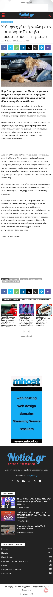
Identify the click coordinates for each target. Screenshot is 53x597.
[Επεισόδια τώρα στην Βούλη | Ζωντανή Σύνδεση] (8, 530)
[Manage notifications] (46, 590)
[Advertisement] (26, 7)
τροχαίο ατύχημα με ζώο (11, 281)
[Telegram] (41, 47)
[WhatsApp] (16, 47)
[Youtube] (40, 481)
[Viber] (48, 47)
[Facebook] (4, 47)
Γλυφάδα (4, 553)
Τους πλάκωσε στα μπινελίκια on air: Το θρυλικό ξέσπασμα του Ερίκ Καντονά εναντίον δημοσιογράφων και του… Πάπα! (8, 322)
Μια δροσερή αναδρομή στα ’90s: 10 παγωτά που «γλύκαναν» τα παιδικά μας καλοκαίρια (43, 321)
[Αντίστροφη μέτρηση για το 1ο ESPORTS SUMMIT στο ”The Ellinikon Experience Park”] (8, 516)
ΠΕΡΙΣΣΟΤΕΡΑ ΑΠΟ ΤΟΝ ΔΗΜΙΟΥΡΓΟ (35, 300)
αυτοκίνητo (14, 279)
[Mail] (29, 481)
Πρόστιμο (24, 279)
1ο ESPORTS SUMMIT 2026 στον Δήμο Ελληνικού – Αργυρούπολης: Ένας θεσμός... (34, 501)
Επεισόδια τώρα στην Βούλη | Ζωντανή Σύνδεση (31, 527)
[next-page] (28, 331)
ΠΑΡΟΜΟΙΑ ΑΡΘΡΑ (11, 300)
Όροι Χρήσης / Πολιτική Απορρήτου (17, 587)
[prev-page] (25, 331)
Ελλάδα (4, 549)
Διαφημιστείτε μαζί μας (40, 587)
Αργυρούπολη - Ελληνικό (11, 569)
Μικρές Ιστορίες (7, 22)
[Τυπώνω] (35, 47)
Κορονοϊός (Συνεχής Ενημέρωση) (14, 561)
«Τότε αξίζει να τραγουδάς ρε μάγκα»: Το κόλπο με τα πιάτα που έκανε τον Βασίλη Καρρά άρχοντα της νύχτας (26, 321)
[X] (35, 481)
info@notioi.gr (32, 476)
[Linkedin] (23, 47)
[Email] (29, 47)
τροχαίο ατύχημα (35, 279)
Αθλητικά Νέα (6, 573)
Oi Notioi (8, 41)
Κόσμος (4, 565)
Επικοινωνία (26, 590)
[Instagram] (18, 481)
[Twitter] (10, 47)
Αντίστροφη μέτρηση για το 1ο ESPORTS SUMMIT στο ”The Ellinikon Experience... (34, 515)
